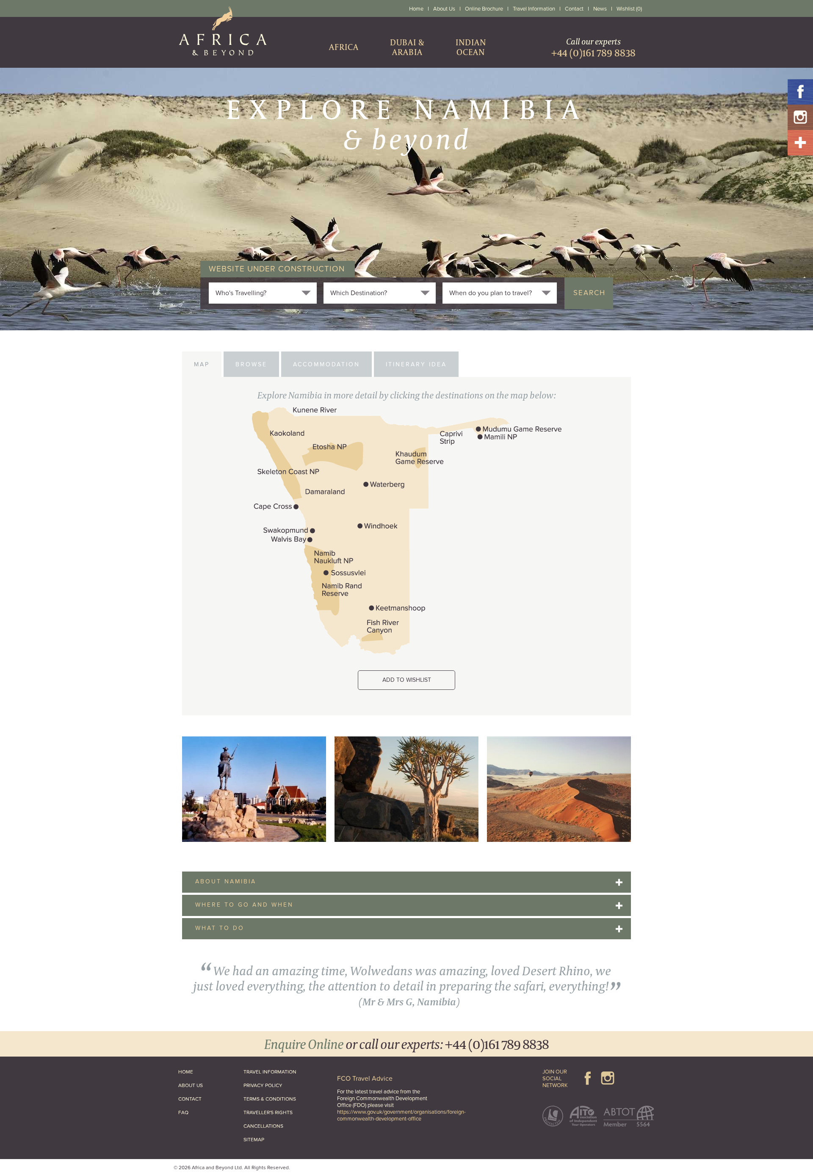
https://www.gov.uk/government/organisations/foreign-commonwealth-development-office (401, 1115)
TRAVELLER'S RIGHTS (268, 1112)
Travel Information (534, 9)
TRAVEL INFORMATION (269, 1072)
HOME (185, 1072)
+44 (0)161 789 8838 (497, 1044)
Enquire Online (303, 1044)
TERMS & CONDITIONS (269, 1099)
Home (416, 9)
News (600, 9)
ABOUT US (190, 1085)
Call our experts (593, 47)
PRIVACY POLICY (262, 1085)
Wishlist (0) (629, 9)
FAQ (183, 1112)
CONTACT (190, 1099)
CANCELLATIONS (263, 1126)
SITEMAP (253, 1140)
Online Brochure (484, 9)
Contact (574, 9)
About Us (444, 9)
